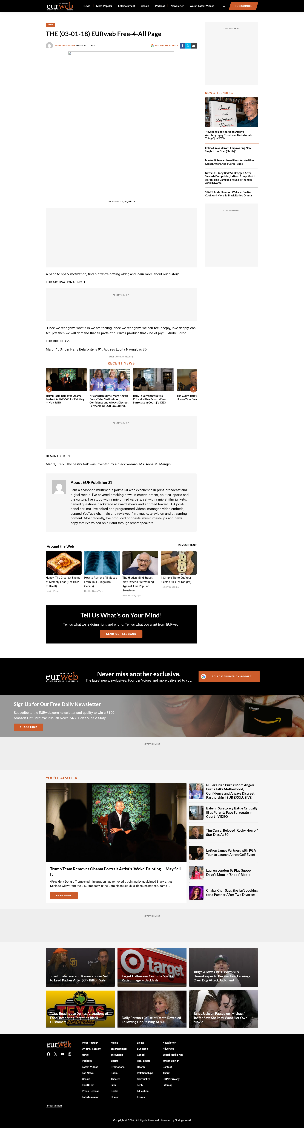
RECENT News (121, 363)
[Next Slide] (193, 389)
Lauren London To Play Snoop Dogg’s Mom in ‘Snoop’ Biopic (228, 872)
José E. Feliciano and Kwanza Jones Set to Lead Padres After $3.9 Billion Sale (79, 978)
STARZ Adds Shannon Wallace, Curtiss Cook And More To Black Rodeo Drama (228, 193)
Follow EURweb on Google (231, 676)
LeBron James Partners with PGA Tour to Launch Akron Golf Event (231, 852)
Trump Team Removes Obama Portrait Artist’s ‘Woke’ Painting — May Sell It (65, 399)
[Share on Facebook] (182, 46)
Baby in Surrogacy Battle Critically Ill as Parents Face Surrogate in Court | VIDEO (149, 399)
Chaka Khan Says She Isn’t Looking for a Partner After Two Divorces (232, 892)
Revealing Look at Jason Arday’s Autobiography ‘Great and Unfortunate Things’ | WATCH (228, 135)
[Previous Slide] (49, 389)
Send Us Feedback (121, 634)
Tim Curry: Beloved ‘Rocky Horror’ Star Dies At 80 (232, 832)
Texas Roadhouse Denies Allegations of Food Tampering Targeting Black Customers (79, 1018)
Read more (67, 896)
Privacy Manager (54, 1106)
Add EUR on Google (166, 45)
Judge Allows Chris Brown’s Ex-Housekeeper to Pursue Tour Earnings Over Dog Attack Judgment (222, 976)
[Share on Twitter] (188, 46)
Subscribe (28, 727)
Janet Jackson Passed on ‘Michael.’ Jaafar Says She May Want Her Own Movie (220, 1018)
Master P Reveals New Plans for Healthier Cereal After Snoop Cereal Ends (230, 162)
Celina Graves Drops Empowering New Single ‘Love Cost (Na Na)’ (228, 149)
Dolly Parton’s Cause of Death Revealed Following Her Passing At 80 (151, 1020)
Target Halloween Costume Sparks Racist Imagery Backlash (147, 978)
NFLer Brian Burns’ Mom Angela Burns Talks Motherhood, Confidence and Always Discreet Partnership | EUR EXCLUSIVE (109, 400)
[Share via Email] (194, 46)
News (50, 25)
